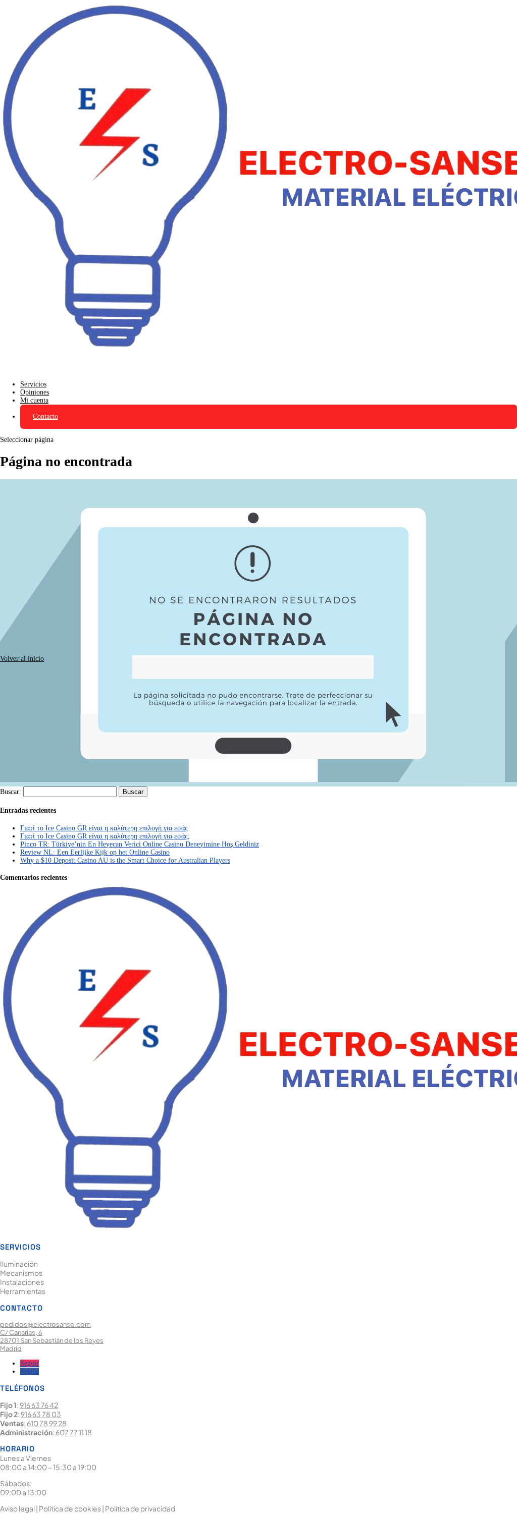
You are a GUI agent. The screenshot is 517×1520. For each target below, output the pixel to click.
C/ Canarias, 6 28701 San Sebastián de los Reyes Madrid (52, 1340)
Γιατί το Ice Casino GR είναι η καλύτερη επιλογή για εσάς (104, 828)
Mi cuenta (34, 400)
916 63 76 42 (39, 1405)
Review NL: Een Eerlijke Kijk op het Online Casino (95, 852)
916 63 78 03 (41, 1414)
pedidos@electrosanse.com (45, 1324)
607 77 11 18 (74, 1432)
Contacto (45, 416)
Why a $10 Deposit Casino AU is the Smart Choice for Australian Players (125, 860)
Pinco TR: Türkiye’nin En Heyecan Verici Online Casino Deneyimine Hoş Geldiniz (139, 844)
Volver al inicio (22, 658)
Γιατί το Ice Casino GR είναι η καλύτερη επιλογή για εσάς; (105, 836)
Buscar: (10, 792)
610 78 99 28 (47, 1423)
